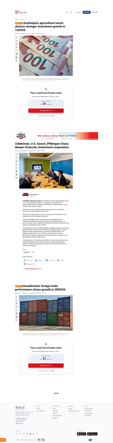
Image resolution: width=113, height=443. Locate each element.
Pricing (70, 408)
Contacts (55, 413)
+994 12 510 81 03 (20, 421)
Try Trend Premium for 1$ (33, 269)
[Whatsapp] (17, 434)
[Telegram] (30, 434)
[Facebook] (20, 434)
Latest (38, 408)
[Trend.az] (20, 12)
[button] (16, 37)
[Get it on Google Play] (92, 433)
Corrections (55, 417)
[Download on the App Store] (81, 433)
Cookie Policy (88, 415)
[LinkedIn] (34, 434)
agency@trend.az (19, 423)
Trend (65, 204)
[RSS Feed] (37, 434)
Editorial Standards (57, 415)
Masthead (55, 411)
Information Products (74, 411)
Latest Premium (40, 411)
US (32, 252)
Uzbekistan (26, 252)
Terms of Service (88, 408)
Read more (32, 196)
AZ (93, 439)
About (54, 408)
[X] (23, 434)
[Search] (67, 12)
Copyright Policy (88, 413)
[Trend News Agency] (20, 408)
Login (52, 115)
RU (96, 439)
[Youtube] (27, 434)
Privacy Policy (88, 411)
